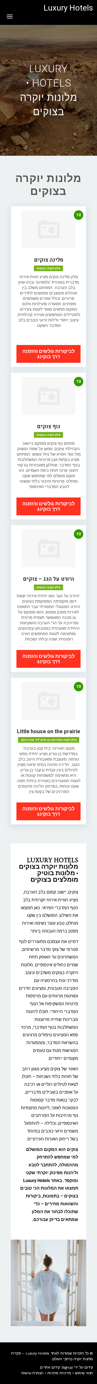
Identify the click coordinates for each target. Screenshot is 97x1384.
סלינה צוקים (48, 260)
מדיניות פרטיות (59, 1373)
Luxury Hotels (68, 8)
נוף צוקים (48, 426)
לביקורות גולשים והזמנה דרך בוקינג (48, 353)
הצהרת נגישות (32, 1373)
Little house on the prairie (48, 731)
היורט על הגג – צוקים (48, 579)
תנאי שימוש (84, 1373)
